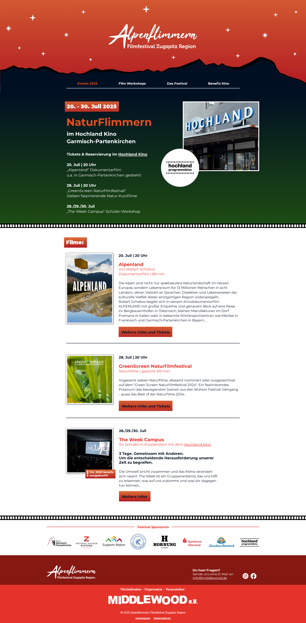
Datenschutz (162, 618)
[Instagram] (245, 576)
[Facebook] (253, 576)
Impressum (142, 618)
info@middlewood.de (210, 578)
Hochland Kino (132, 154)
